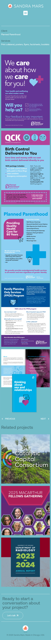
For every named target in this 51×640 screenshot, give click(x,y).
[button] (25, 13)
